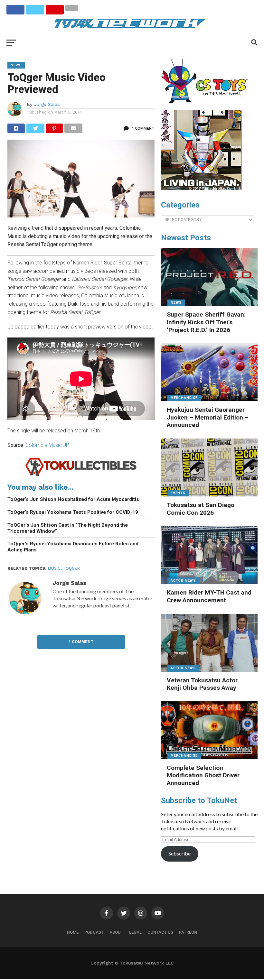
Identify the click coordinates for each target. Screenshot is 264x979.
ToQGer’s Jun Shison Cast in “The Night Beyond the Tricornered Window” (67, 528)
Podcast (94, 932)
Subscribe (179, 853)
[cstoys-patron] (207, 106)
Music (54, 568)
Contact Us (160, 932)
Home (73, 932)
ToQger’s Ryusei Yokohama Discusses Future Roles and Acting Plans (72, 547)
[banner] (201, 188)
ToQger (71, 568)
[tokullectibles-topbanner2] (81, 475)
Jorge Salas (47, 104)
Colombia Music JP (47, 445)
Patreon (188, 932)
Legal (135, 932)
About (116, 932)
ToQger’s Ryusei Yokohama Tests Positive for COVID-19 (72, 512)
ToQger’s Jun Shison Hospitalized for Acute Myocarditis (73, 499)
